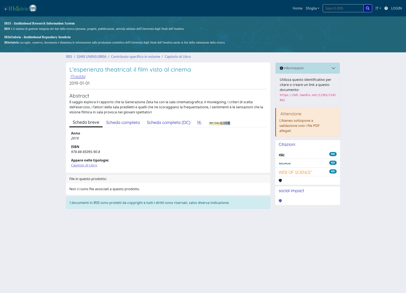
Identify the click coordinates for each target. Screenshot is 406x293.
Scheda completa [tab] (123, 122)
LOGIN (396, 8)
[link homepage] (22, 8)
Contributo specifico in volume (135, 56)
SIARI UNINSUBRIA (91, 56)
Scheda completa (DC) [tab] (168, 122)
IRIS (69, 56)
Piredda (77, 76)
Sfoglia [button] (311, 8)
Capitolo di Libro (178, 56)
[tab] (199, 122)
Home (297, 8)
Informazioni (293, 68)
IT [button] (377, 8)
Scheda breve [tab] (86, 122)
